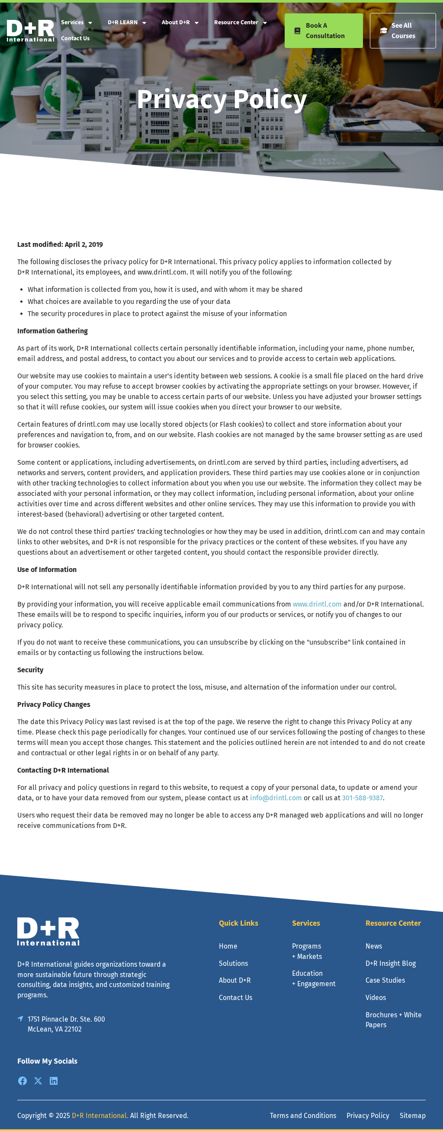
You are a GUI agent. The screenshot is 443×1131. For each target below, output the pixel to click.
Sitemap (413, 1116)
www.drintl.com (317, 604)
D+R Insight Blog (391, 963)
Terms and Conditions (303, 1116)
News (374, 946)
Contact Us (75, 38)
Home (228, 946)
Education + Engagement (314, 978)
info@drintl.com (276, 798)
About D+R (176, 22)
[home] (30, 30)
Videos (376, 998)
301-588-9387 (362, 798)
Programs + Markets (307, 951)
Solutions (233, 963)
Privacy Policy (368, 1116)
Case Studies (385, 980)
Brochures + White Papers (394, 1020)
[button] (77, 23)
